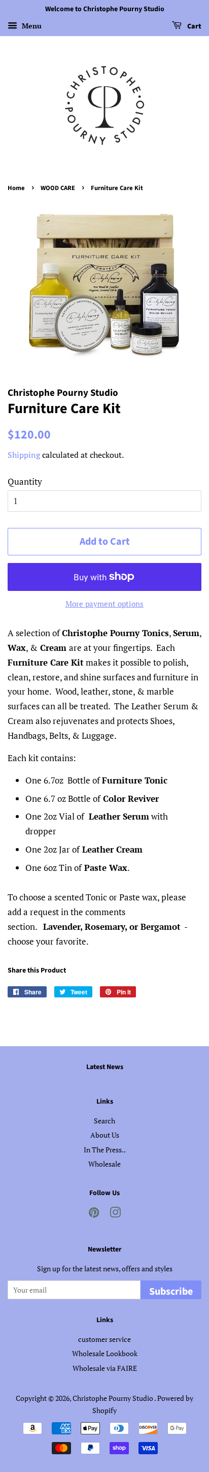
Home (16, 188)
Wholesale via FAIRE (105, 1368)
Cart (193, 26)
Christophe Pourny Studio (113, 1398)
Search (104, 1120)
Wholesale (104, 1164)
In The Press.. (105, 1149)
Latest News (104, 1067)
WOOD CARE (58, 188)
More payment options (104, 604)
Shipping (24, 454)
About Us (104, 1135)
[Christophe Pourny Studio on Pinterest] (93, 1214)
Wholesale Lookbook (104, 1353)
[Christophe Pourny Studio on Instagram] (115, 1214)
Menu (31, 25)
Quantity (25, 481)
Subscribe (171, 1292)
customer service (104, 1339)
